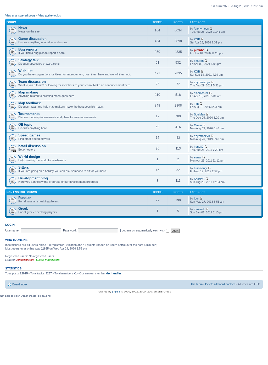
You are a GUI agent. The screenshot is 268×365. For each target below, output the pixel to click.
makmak (199, 209)
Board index (19, 284)
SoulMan (199, 114)
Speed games (29, 135)
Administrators (25, 259)
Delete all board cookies (220, 284)
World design (29, 157)
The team (197, 284)
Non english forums (22, 192)
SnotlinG (199, 178)
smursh (199, 60)
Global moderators (48, 259)
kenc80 (198, 146)
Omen (198, 125)
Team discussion (32, 82)
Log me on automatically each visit (144, 230)
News (22, 28)
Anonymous (201, 28)
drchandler (113, 273)
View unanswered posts (20, 15)
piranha (199, 50)
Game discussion (32, 39)
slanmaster (201, 93)
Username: (12, 230)
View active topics (49, 15)
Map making (28, 92)
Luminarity (200, 168)
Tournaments (29, 114)
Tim (196, 103)
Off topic (25, 124)
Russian (24, 198)
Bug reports (27, 49)
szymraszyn (202, 82)
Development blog (33, 178)
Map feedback (29, 103)
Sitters (23, 167)
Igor (196, 198)
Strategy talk (28, 60)
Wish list (25, 71)
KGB (197, 39)
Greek (23, 209)
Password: (70, 230)
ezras (197, 157)
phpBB (116, 291)
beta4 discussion (32, 146)
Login (10, 224)
